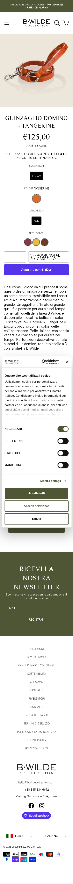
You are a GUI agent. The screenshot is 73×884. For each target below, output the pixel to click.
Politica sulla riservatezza (36, 732)
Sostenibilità (36, 674)
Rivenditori (36, 698)
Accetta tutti (36, 493)
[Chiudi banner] (67, 361)
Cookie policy (36, 740)
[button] (7, 23)
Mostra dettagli (50, 480)
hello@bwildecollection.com (36, 782)
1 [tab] (37, 96)
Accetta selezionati (36, 506)
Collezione (37, 649)
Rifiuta (36, 518)
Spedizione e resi (36, 748)
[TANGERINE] (36, 198)
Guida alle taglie (36, 715)
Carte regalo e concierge (36, 665)
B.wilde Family (36, 657)
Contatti (36, 690)
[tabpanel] (36, 70)
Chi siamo (36, 682)
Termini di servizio (37, 723)
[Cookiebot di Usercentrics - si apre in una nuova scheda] (43, 361)
